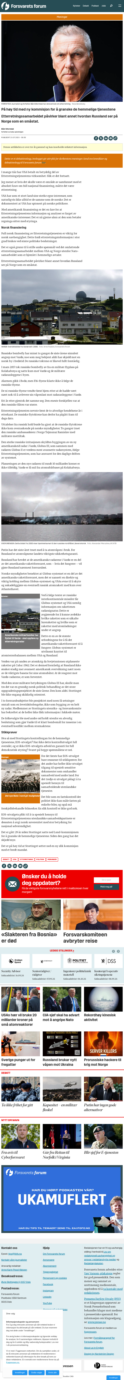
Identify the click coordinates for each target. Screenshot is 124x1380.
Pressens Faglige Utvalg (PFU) (102, 1298)
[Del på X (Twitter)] (100, 138)
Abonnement (49, 1266)
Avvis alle (52, 1373)
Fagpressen (90, 1332)
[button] (114, 951)
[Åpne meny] (120, 6)
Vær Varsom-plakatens (98, 1273)
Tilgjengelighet (50, 1272)
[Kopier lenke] (115, 138)
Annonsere (48, 1260)
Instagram (48, 1291)
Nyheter (76, 6)
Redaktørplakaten (93, 1263)
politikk (40, 859)
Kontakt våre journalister (14, 1260)
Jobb (104, 6)
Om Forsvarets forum (54, 1254)
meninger (52, 859)
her (43, 162)
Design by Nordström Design (99, 1354)
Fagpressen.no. (13, 1362)
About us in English (94, 1348)
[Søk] (111, 6)
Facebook (48, 1284)
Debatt (86, 6)
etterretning (26, 859)
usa (14, 859)
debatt (6, 859)
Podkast (95, 6)
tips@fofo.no (15, 1254)
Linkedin (47, 1297)
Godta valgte (36, 1373)
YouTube (47, 1303)
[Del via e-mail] (110, 138)
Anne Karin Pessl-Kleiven (14, 1270)
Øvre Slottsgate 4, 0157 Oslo (16, 1282)
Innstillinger (113, 1378)
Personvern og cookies (55, 1278)
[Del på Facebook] (96, 138)
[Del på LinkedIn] (105, 138)
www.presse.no (97, 1322)
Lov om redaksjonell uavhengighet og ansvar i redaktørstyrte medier (100, 1256)
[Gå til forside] (23, 6)
